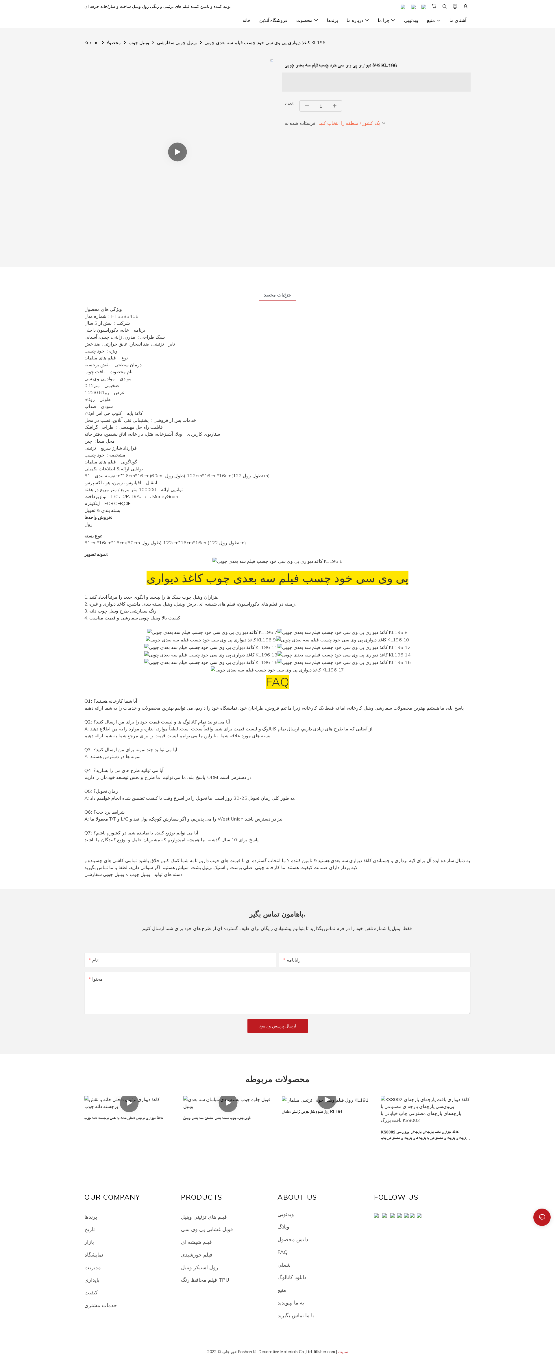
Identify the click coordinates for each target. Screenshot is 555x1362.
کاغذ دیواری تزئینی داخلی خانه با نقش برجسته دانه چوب (123, 1118)
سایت (343, 1351)
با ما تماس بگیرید (296, 1315)
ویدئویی (286, 1214)
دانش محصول (293, 1239)
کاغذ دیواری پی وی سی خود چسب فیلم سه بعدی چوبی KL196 (265, 42)
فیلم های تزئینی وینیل (204, 1216)
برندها (90, 1216)
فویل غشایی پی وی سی (207, 1229)
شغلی (284, 1264)
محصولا (113, 42)
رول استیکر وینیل (199, 1267)
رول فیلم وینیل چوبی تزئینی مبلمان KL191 (312, 1111)
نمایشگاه (93, 1254)
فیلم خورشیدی (196, 1254)
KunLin (91, 42)
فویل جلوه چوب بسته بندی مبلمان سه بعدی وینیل (216, 1118)
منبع (282, 1290)
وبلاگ (283, 1226)
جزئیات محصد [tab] (277, 295)
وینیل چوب (139, 42)
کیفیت (91, 1292)
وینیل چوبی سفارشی (177, 42)
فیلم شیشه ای (196, 1242)
